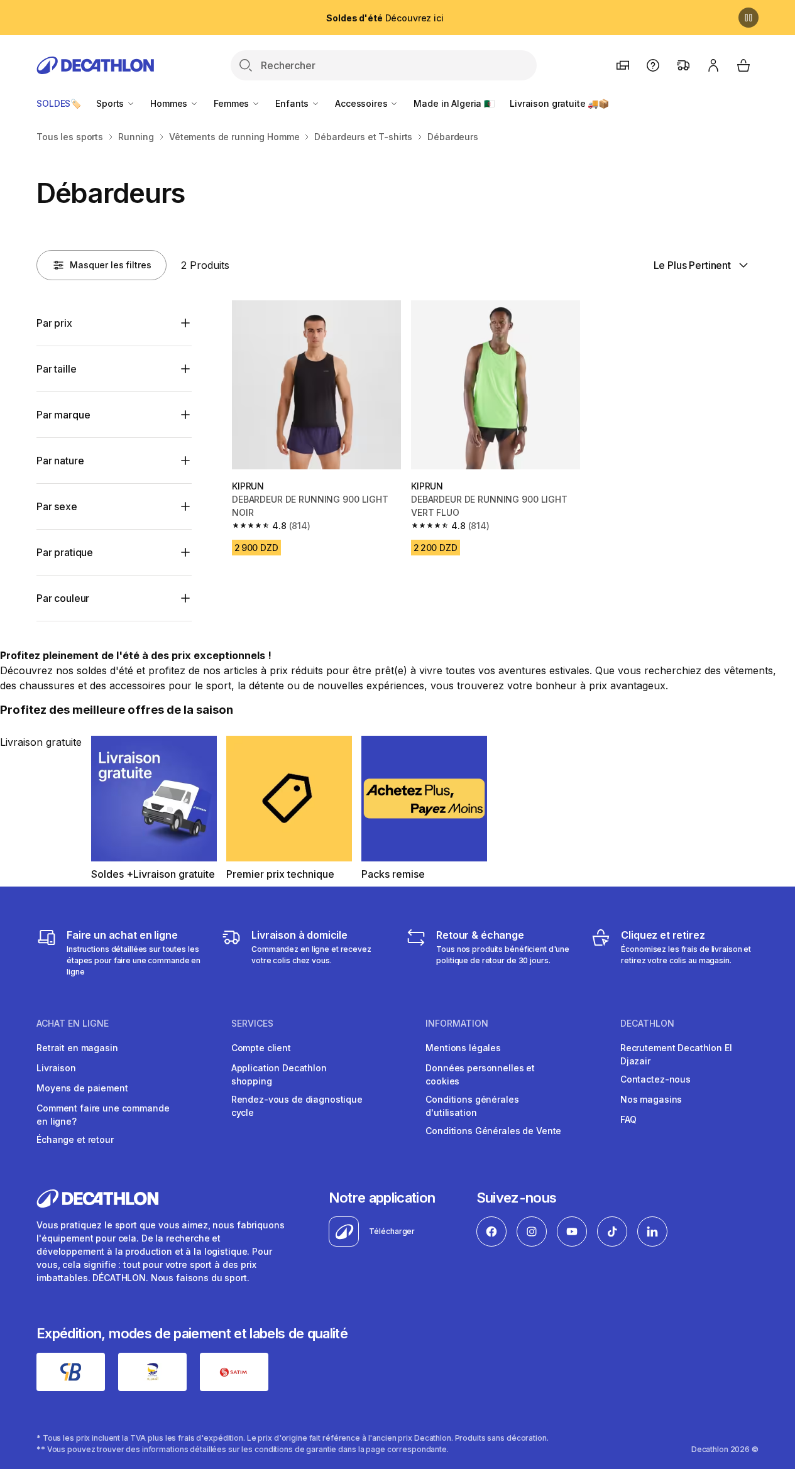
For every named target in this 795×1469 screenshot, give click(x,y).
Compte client (261, 1047)
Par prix (54, 323)
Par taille (56, 369)
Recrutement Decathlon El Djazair (676, 1054)
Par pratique (64, 552)
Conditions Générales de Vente (493, 1130)
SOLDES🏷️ (58, 103)
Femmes (232, 103)
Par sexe (56, 506)
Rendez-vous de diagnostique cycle (297, 1106)
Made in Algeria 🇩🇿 (454, 103)
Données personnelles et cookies (480, 1074)
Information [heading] (456, 1023)
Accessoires (362, 103)
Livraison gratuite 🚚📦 (559, 103)
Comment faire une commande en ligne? (102, 1115)
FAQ (628, 1119)
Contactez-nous (655, 1079)
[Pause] (748, 18)
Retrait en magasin (77, 1047)
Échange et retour (75, 1139)
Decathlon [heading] (647, 1023)
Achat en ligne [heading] (72, 1023)
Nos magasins (651, 1099)
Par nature (60, 460)
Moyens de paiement (82, 1088)
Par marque (63, 414)
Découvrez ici (384, 18)
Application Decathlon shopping (279, 1074)
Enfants (293, 103)
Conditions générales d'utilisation (471, 1106)
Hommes (170, 103)
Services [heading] (252, 1023)
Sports (111, 103)
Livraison (56, 1067)
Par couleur (62, 598)
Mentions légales (463, 1047)
